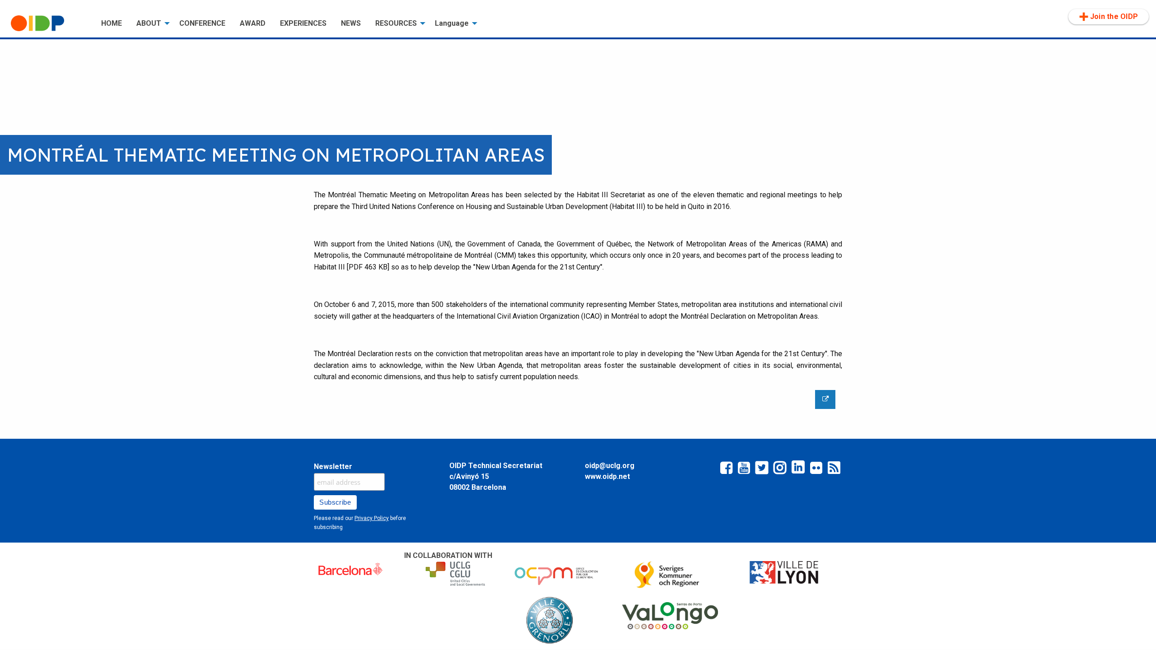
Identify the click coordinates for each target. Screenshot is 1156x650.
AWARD (253, 23)
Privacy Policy (371, 518)
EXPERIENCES (303, 23)
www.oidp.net (607, 476)
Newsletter (333, 466)
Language (452, 23)
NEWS (351, 23)
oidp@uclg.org (609, 465)
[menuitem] (49, 23)
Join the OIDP (1114, 16)
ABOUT (148, 23)
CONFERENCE (202, 23)
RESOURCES (396, 23)
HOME (111, 23)
